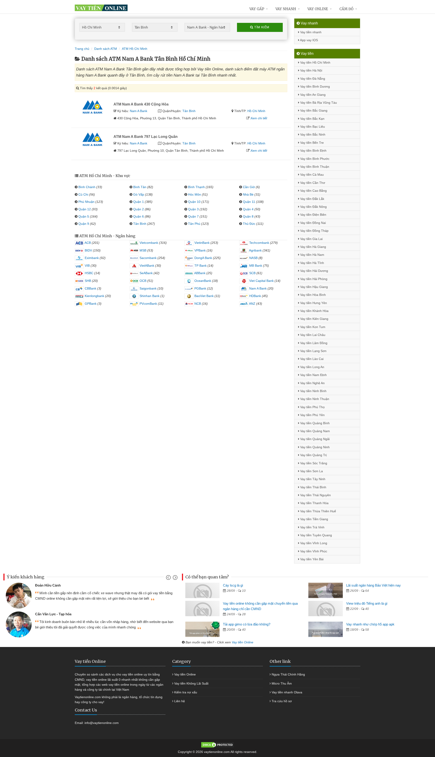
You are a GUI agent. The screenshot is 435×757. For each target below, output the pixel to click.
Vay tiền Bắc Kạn (311, 118)
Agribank (255, 250)
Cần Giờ (249, 187)
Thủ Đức (249, 223)
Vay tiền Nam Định (313, 375)
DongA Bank (202, 258)
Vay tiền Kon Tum (312, 327)
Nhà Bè (248, 194)
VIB (87, 265)
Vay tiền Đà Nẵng (312, 78)
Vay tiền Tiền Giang (313, 519)
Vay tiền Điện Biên (312, 214)
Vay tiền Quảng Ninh (314, 447)
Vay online (317, 9)
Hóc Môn (194, 194)
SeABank (146, 273)
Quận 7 (193, 216)
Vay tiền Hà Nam (311, 254)
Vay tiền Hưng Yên (313, 303)
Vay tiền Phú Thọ (312, 407)
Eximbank (91, 258)
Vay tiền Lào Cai (311, 359)
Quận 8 (248, 216)
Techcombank (258, 242)
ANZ (251, 303)
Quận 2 (138, 209)
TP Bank (200, 265)
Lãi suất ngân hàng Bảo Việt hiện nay (373, 585)
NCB (197, 303)
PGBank (199, 288)
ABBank (199, 273)
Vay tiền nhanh (310, 32)
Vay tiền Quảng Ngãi (314, 439)
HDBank (254, 296)
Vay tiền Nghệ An (312, 383)
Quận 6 (138, 216)
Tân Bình (189, 111)
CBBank (90, 288)
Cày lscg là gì (233, 585)
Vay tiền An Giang (312, 94)
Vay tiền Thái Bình (312, 487)
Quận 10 (194, 202)
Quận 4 (248, 209)
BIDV (88, 250)
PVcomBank (148, 303)
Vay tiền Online (242, 642)
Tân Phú (194, 223)
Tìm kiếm (261, 27)
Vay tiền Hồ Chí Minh (314, 62)
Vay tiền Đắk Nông (313, 206)
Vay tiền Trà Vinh (311, 527)
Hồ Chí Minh (256, 111)
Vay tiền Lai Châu (312, 335)
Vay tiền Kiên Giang (313, 319)
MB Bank (255, 265)
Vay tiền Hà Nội (310, 70)
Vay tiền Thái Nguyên (315, 495)
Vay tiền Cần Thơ (312, 182)
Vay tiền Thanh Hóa (314, 503)
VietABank (146, 265)
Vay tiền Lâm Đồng (313, 343)
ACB (87, 242)
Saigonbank (148, 288)
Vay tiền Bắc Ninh (312, 134)
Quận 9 (83, 223)
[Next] (174, 578)
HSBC (88, 273)
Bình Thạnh (196, 187)
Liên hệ (179, 701)
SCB (252, 273)
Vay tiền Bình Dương (314, 86)
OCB (142, 281)
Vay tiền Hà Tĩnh (311, 263)
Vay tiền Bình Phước (314, 159)
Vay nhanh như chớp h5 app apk (370, 624)
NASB (253, 258)
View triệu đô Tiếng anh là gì (366, 603)
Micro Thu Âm (282, 683)
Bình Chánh (86, 187)
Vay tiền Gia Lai (311, 239)
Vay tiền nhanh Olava (287, 692)
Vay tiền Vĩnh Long (313, 543)
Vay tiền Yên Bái (311, 559)
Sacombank (148, 258)
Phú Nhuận (86, 202)
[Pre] (169, 578)
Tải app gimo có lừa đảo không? (246, 624)
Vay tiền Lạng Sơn (312, 351)
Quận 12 (84, 209)
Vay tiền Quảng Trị (313, 455)
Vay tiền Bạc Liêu (312, 126)
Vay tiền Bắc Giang (313, 110)
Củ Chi (83, 194)
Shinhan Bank (149, 296)
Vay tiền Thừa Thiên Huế (317, 511)
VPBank (199, 250)
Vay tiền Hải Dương (313, 271)
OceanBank (202, 281)
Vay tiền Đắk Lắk (311, 199)
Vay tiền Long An (311, 367)
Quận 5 (83, 216)
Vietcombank (148, 242)
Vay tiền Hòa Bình (312, 295)
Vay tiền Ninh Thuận (314, 399)
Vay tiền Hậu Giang (313, 287)
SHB (87, 281)
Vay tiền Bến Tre (311, 142)
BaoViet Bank (203, 296)
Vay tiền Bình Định (312, 150)
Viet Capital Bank (261, 281)
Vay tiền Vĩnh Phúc (313, 551)
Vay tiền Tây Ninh (312, 479)
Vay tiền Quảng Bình (314, 423)
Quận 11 (249, 202)
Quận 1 (138, 202)
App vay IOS (308, 40)
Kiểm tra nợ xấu (185, 692)
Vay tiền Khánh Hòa (314, 311)
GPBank (90, 303)
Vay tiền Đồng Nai (312, 223)
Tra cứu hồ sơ (282, 701)
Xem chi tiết (258, 118)
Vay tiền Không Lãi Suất (191, 683)
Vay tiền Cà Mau (311, 174)
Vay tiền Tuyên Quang (315, 535)
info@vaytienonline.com (102, 723)
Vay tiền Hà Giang (312, 247)
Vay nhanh (286, 9)
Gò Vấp (138, 194)
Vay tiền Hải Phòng (313, 279)
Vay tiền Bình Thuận (314, 166)
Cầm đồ (346, 9)
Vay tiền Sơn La (311, 471)
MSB (142, 250)
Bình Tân (139, 187)
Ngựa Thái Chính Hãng (288, 674)
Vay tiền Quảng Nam (314, 431)
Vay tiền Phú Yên (312, 415)
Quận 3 (193, 209)
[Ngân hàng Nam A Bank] (92, 106)
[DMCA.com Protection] (217, 744)
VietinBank (201, 242)
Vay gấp (256, 9)
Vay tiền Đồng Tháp (314, 230)
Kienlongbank (94, 296)
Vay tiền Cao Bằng (313, 190)
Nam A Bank (138, 111)
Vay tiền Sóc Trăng (313, 463)
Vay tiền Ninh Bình (312, 391)
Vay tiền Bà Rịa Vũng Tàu (318, 102)
